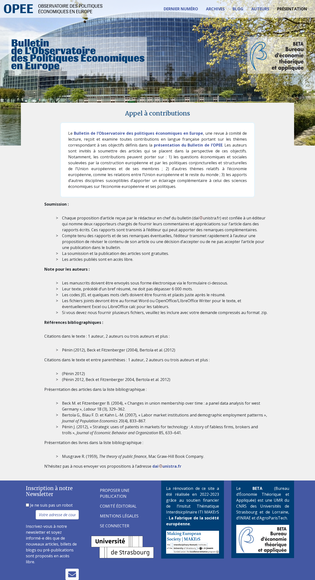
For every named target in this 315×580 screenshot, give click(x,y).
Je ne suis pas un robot (51, 505)
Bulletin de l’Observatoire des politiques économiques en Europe (138, 133)
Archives (215, 9)
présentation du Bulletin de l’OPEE (188, 145)
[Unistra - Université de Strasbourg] (122, 546)
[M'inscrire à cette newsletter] (72, 574)
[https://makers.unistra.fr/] (192, 542)
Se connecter (114, 526)
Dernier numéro (181, 9)
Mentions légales (119, 516)
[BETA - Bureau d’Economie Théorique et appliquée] (262, 538)
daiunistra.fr (166, 466)
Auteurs (260, 9)
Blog (238, 9)
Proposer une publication (114, 493)
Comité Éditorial (118, 506)
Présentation (292, 9)
